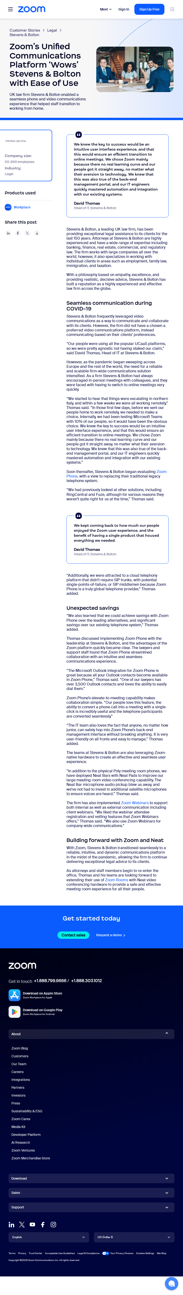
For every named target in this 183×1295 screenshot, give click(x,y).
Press (15, 1103)
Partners (17, 1087)
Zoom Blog (19, 1048)
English (17, 1237)
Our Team (18, 1064)
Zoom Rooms (116, 879)
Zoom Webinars (135, 802)
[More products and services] (172, 9)
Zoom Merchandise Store (30, 1158)
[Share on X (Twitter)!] (27, 233)
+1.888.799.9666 (50, 981)
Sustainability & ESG (26, 1111)
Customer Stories (25, 30)
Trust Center (35, 1253)
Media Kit (18, 1127)
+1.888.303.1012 (86, 981)
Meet (104, 9)
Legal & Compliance (88, 1253)
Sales (15, 1193)
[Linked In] (11, 1224)
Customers (19, 1056)
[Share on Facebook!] (17, 233)
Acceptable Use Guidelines (60, 1253)
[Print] (37, 233)
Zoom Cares (20, 1119)
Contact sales (75, 935)
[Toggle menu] (10, 9)
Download (19, 1178)
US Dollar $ (105, 1237)
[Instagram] (53, 1224)
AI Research (20, 1142)
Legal (52, 30)
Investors (18, 1095)
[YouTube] (32, 1224)
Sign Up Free (149, 9)
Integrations (20, 1080)
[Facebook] (43, 1224)
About (16, 1034)
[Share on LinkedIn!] (8, 233)
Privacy (22, 1253)
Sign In (123, 9)
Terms (12, 1253)
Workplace (22, 207)
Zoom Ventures (23, 1150)
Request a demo (111, 935)
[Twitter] (22, 1224)
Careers (17, 1072)
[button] (171, 1283)
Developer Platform (26, 1135)
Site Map (161, 1253)
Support (17, 1208)
